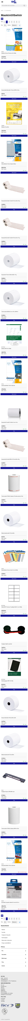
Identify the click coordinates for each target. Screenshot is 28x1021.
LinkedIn (2, 999)
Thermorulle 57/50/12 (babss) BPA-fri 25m (10, 828)
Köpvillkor (3, 989)
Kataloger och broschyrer (6, 994)
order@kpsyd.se (4, 979)
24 (4, 25)
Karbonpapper (5, 937)
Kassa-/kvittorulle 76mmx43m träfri (8, 717)
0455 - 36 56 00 (4, 978)
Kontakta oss (3, 986)
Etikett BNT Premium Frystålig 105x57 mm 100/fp (11, 607)
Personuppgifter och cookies (7, 993)
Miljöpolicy (3, 990)
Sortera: (9, 25)
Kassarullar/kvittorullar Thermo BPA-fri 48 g (10, 90)
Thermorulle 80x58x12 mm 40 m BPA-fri (9, 311)
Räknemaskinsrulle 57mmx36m (7, 533)
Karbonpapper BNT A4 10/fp (7, 680)
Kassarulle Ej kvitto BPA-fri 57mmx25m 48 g (10, 459)
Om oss (2, 985)
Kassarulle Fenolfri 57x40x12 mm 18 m (9, 422)
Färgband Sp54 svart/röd (6, 643)
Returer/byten (4, 991)
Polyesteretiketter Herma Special (8, 865)
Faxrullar (3, 932)
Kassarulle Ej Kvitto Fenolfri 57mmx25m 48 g (10, 200)
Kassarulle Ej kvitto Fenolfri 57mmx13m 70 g (10, 237)
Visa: (2, 25)
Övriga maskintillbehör (6, 942)
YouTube (3, 1001)
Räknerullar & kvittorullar (7, 940)
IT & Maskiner (7, 10)
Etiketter (3, 929)
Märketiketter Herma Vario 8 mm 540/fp (9, 570)
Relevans (14, 25)
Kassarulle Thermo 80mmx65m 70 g (9, 274)
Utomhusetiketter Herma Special (8, 385)
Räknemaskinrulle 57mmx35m (7, 754)
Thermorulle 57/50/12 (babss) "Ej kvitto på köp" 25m (12, 496)
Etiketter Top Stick (5, 127)
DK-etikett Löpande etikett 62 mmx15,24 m (10, 902)
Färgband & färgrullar (6, 934)
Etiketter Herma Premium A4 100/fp (8, 53)
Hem (2, 10)
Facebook (3, 998)
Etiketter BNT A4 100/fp (6, 348)
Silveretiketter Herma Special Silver (8, 163)
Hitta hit (2, 987)
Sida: (2, 21)
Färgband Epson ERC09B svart (7, 791)
